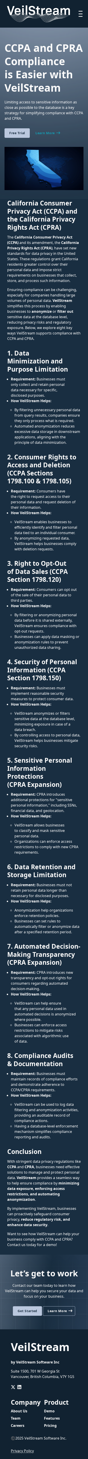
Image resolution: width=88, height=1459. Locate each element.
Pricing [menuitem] (50, 1425)
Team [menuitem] (16, 1418)
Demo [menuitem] (49, 1411)
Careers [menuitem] (17, 1425)
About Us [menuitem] (19, 1411)
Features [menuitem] (52, 1418)
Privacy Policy (22, 1450)
